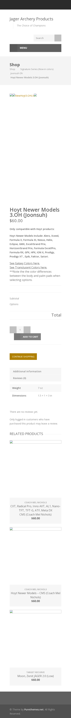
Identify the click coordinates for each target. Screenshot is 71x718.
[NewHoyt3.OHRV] (11, 95)
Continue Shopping (23, 356)
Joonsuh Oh (17, 73)
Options (14, 304)
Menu (23, 47)
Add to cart (30, 336)
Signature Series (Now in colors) (36, 69)
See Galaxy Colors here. (25, 263)
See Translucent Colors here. (28, 267)
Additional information (27, 371)
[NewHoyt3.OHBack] (35, 95)
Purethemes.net (34, 709)
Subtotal (14, 298)
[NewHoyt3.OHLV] (23, 96)
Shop (12, 69)
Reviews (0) (19, 378)
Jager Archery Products (31, 19)
